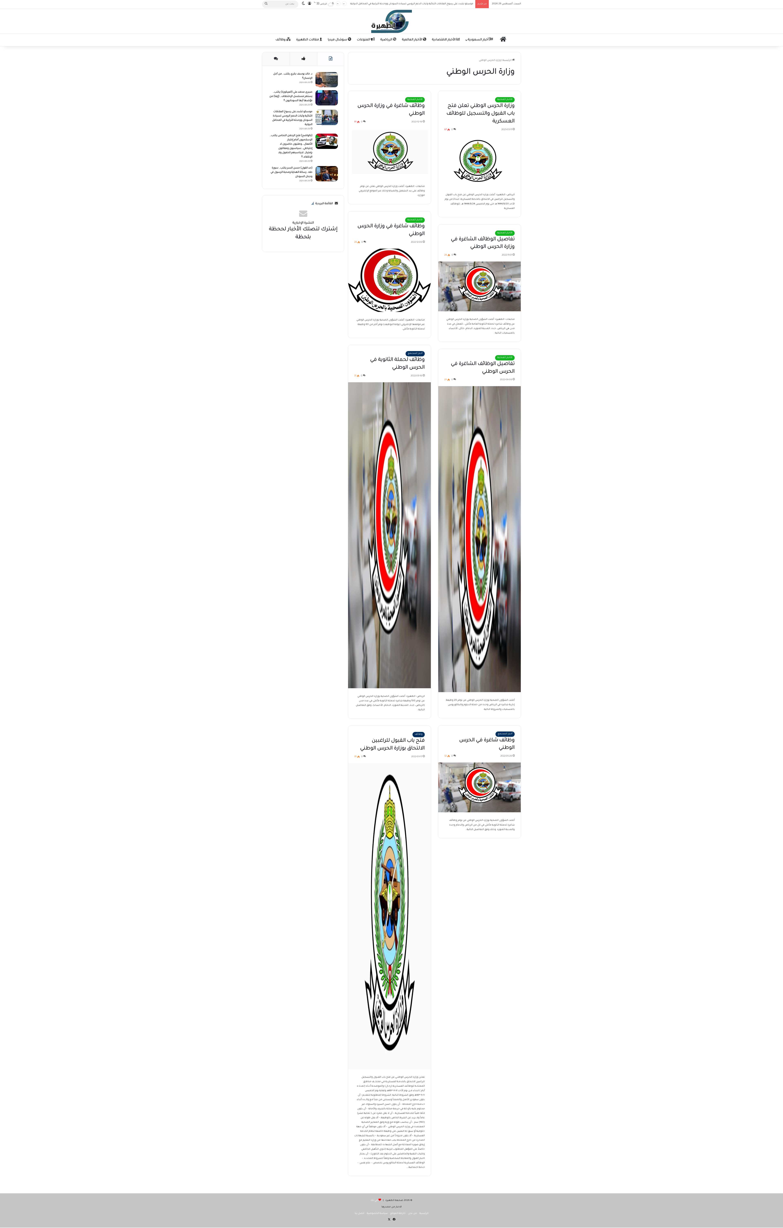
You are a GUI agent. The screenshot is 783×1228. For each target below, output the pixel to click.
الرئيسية (507, 60)
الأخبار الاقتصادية (444, 40)
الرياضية (386, 40)
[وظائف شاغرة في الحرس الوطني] (479, 787)
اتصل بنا (359, 1213)
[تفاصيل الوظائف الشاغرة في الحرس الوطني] (479, 539)
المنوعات (364, 40)
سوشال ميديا (338, 40)
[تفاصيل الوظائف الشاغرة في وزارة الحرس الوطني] (479, 286)
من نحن (412, 1213)
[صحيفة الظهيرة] (391, 21)
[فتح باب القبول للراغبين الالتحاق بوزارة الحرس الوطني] (389, 916)
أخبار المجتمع (415, 353)
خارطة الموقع (397, 1213)
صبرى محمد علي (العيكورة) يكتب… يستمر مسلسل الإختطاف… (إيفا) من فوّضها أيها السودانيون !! (290, 96)
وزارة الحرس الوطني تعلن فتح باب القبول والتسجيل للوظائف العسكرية (481, 113)
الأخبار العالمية (412, 40)
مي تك (374, 1200)
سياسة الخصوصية (377, 1213)
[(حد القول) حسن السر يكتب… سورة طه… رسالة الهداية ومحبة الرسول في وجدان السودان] (326, 173)
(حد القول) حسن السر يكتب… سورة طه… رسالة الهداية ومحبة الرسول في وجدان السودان (424, 7)
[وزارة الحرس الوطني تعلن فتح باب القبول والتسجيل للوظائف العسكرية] (479, 161)
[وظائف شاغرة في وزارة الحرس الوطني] (389, 153)
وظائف (280, 40)
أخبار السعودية (478, 40)
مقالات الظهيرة (308, 40)
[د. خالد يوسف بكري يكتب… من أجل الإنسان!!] (326, 79)
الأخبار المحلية (504, 99)
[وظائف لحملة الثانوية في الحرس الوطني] (389, 535)
